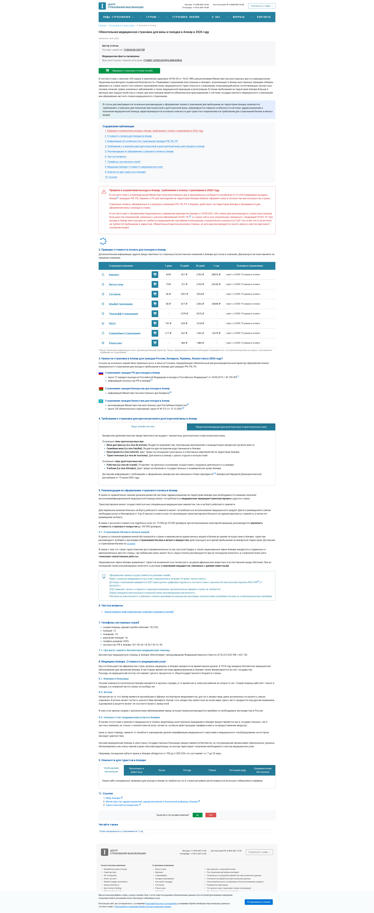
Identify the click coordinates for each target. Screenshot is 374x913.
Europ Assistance (111, 885)
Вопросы (239, 17)
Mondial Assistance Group (115, 869)
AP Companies (110, 875)
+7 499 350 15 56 (201, 4)
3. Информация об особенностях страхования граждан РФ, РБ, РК (141, 141)
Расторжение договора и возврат (223, 872)
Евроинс (159, 872)
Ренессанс (160, 888)
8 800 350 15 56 (236, 4)
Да (197, 815)
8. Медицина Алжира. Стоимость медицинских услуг (134, 166)
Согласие (159, 885)
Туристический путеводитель (122, 805)
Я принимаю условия (258, 902)
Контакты (264, 17)
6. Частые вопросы (115, 156)
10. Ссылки (111, 177)
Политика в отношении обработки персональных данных (234, 875)
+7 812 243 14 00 (201, 7)
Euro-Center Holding (112, 888)
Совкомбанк (161, 875)
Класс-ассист (110, 878)
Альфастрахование (164, 878)
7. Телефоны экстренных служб (122, 161)
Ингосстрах (160, 869)
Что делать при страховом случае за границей (229, 888)
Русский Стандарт (164, 881)
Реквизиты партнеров (217, 885)
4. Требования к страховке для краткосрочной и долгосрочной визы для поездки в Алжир (155, 146)
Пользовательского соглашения (161, 903)
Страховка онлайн (186, 17)
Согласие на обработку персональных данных (229, 878)
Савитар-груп (110, 872)
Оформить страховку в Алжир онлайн (132, 70)
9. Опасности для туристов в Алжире (125, 172)
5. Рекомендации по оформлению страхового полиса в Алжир (139, 151)
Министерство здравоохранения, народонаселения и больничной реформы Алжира (152, 801)
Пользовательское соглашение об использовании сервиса (235, 881)
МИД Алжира (113, 798)
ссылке (131, 543)
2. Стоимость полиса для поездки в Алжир (128, 136)
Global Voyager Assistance (116, 881)
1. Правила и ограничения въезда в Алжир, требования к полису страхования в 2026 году (154, 130)
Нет (211, 815)
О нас (216, 17)
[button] (118, 17)
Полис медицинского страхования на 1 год (121, 831)
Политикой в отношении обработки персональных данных (143, 906)
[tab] (143, 426)
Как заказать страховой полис (221, 869)
